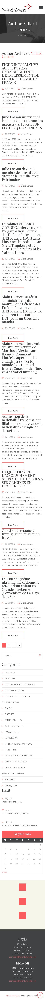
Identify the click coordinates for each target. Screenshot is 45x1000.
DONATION (10, 678)
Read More (13, 111)
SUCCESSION (11, 779)
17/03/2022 (10, 88)
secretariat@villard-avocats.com (22, 957)
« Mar (4, 872)
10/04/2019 (10, 492)
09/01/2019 (10, 603)
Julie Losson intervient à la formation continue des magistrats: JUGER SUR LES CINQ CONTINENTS (22, 122)
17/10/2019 (10, 437)
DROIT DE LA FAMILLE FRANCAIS (19, 684)
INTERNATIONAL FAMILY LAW (18, 744)
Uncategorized (11, 785)
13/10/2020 (10, 186)
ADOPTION (10, 672)
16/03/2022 (10, 134)
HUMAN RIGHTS (12, 732)
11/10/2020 (10, 328)
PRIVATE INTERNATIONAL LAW (19, 755)
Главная (22, 35)
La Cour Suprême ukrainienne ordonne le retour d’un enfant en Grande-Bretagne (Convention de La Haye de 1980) (21, 587)
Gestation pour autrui (14, 726)
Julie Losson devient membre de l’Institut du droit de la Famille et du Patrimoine (21, 174)
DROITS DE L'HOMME (14, 690)
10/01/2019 (10, 544)
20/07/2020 (10, 378)
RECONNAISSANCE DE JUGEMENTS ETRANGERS (13, 770)
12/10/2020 (10, 258)
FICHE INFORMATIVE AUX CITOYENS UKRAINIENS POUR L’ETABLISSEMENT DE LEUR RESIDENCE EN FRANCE (20, 73)
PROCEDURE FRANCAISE (16, 761)
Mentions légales (13, 995)
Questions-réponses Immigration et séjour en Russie (22, 534)
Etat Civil (8, 708)
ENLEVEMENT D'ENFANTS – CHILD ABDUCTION (16, 699)
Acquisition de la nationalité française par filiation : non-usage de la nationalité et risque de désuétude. (22, 423)
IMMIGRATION (11, 738)
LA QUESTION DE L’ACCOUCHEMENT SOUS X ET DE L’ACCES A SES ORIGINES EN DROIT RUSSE (22, 478)
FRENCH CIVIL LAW (13, 720)
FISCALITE (9, 714)
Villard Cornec (27, 88)
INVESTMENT (11, 749)
